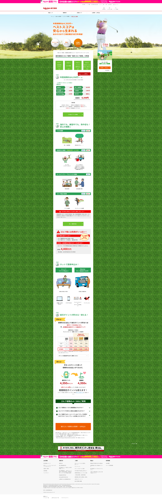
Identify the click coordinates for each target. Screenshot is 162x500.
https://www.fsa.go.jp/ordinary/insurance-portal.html (65, 437)
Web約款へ (107, 70)
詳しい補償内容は (73, 224)
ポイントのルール (79, 392)
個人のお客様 (58, 16)
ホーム (52, 16)
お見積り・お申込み (104, 67)
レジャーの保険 (66, 16)
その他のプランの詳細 (73, 114)
